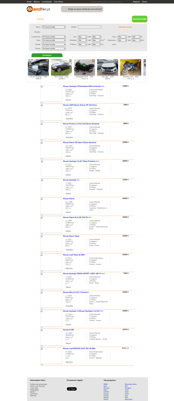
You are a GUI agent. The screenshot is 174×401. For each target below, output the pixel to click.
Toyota (106, 394)
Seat (126, 392)
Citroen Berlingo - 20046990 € (38, 78)
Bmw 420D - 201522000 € (62, 78)
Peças (106, 19)
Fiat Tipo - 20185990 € (108, 78)
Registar (136, 2)
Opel (105, 390)
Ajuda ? (33, 392)
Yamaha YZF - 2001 (130, 78)
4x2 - (81, 161)
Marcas (37, 2)
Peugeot (128, 388)
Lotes (99, 19)
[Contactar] (115, 94)
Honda (106, 395)
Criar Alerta (58, 2)
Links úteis (34, 388)
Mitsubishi (128, 399)
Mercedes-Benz (131, 384)
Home (29, 2)
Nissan (106, 397)
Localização (47, 2)
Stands (114, 19)
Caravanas (82, 19)
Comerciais (51, 19)
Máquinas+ (63, 19)
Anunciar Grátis (140, 19)
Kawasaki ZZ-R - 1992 (84, 78)
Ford (126, 390)
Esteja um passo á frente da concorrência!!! (85, 9)
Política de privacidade (38, 384)
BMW (106, 384)
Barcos (91, 19)
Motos (72, 19)
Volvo (127, 394)
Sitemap (33, 395)
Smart (106, 399)
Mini (126, 397)
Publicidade (34, 390)
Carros (40, 19)
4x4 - (84, 86)
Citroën (106, 392)
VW (126, 386)
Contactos (34, 394)
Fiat (126, 395)
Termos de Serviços (37, 386)
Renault (106, 388)
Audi (105, 386)
